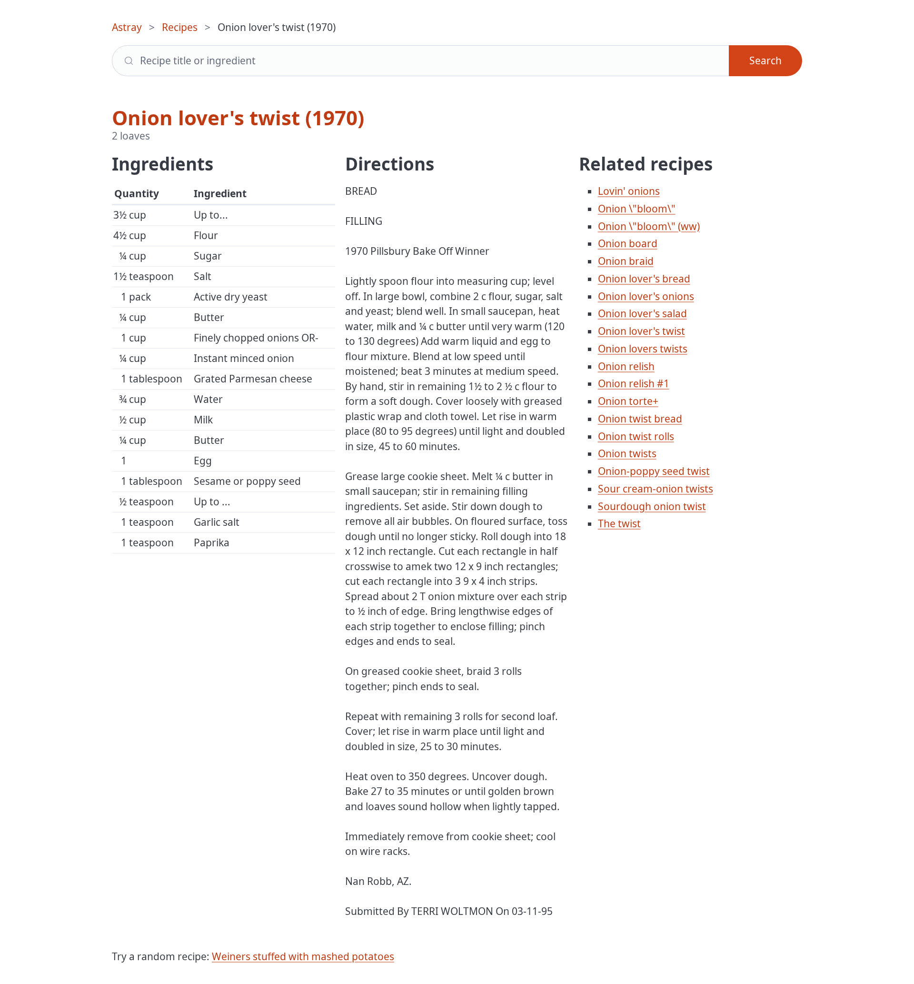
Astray (127, 27)
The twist (619, 523)
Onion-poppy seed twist (654, 471)
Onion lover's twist (641, 331)
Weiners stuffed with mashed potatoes (303, 956)
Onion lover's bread (644, 278)
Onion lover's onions (646, 296)
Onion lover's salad (642, 313)
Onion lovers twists (642, 348)
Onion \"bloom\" (637, 208)
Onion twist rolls (636, 436)
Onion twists (627, 453)
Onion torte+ (628, 401)
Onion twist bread (640, 418)
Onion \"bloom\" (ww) (649, 226)
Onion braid (626, 261)
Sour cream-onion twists (655, 488)
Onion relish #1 (633, 383)
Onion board (627, 243)
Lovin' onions (629, 191)
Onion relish (626, 366)
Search (765, 60)
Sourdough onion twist (652, 506)
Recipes (180, 27)
